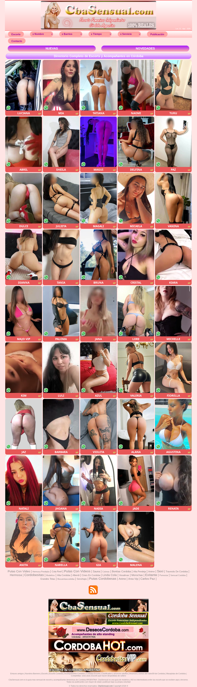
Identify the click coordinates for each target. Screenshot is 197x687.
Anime (151, 571)
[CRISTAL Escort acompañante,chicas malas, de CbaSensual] (136, 255)
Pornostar (163, 575)
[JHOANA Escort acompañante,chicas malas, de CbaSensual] (61, 480)
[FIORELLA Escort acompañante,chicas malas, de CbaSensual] (173, 367)
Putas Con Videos (77, 571)
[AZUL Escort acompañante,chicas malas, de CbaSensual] (98, 367)
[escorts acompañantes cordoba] (98, 29)
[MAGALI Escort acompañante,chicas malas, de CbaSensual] (98, 198)
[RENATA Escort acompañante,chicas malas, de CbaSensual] (173, 480)
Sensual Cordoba (178, 575)
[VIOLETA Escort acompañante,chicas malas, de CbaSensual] (98, 424)
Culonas (106, 571)
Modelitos (50, 575)
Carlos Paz (147, 578)
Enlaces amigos (17, 674)
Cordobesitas (34, 575)
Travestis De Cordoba (177, 571)
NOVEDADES (145, 48)
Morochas (137, 575)
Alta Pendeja (139, 571)
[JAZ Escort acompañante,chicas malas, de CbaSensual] (23, 424)
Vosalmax (124, 575)
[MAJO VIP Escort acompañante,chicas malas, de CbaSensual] (23, 311)
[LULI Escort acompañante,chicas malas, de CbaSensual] (61, 367)
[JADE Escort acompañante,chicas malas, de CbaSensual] (136, 480)
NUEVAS (52, 48)
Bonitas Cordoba (121, 571)
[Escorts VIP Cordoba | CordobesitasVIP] (98, 671)
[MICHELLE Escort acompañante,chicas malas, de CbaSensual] (173, 311)
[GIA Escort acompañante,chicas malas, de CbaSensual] (98, 537)
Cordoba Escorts (93, 674)
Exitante (151, 575)
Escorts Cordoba (56, 674)
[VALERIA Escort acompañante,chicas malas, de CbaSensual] (136, 367)
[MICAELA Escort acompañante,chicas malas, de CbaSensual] (136, 198)
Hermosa (16, 575)
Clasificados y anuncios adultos (115, 674)
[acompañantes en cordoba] (98, 611)
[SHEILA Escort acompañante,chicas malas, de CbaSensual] (61, 142)
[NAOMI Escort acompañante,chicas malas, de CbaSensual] (136, 85)
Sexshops (82, 579)
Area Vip (133, 578)
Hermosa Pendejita (40, 571)
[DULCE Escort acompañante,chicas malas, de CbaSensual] (23, 198)
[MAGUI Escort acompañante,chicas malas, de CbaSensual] (98, 142)
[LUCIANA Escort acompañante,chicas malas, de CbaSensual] (23, 85)
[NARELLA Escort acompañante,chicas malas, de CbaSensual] (61, 537)
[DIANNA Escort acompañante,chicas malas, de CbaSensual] (23, 255)
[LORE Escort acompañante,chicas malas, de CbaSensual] (136, 311)
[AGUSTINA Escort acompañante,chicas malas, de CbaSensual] (173, 424)
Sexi (160, 571)
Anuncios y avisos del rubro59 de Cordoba (147, 674)
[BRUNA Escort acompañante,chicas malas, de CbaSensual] (98, 255)
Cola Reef (57, 571)
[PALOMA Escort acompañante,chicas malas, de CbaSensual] (61, 311)
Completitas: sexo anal (80, 676)
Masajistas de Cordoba (176, 674)
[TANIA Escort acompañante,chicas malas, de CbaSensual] (61, 255)
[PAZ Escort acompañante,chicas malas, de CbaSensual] (173, 142)
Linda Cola (110, 575)
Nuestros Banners (32, 674)
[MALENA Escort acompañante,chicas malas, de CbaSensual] (136, 537)
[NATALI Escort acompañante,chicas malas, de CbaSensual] (23, 480)
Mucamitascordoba (65, 579)
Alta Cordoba (63, 575)
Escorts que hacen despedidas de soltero (108, 676)
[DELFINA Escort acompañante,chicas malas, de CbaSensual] (136, 142)
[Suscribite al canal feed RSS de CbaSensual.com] (93, 590)
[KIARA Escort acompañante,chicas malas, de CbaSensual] (173, 255)
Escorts (45, 674)
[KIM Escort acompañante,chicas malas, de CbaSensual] (23, 367)
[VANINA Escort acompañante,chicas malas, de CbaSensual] (173, 198)
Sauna (96, 571)
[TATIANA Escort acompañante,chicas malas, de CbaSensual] (98, 85)
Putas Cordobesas (102, 578)
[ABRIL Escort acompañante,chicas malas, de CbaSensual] (23, 142)
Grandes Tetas (47, 579)
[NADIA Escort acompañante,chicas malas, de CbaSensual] (98, 480)
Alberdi (75, 575)
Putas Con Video (19, 571)
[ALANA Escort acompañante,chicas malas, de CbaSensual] (136, 424)
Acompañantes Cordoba (74, 674)
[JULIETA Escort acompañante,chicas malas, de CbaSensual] (61, 198)
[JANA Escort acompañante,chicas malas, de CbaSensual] (98, 311)
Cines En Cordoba (91, 575)
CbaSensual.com (105, 686)
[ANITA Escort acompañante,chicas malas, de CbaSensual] (23, 537)
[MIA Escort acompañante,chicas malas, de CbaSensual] (61, 85)
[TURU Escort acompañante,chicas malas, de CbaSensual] (173, 85)
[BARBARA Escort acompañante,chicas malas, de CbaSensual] (61, 424)
